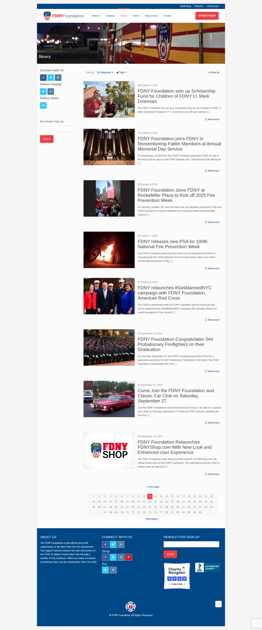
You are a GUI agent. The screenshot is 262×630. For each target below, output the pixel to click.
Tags (121, 72)
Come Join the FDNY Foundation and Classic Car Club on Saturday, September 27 (176, 395)
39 (183, 501)
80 (177, 512)
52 (133, 507)
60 (177, 507)
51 (127, 507)
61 (183, 507)
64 (200, 507)
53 (138, 507)
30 (133, 501)
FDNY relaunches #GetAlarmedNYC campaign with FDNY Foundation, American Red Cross (175, 293)
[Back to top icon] (218, 604)
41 (194, 501)
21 (206, 496)
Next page (151, 518)
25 (105, 501)
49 (116, 507)
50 (121, 507)
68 (110, 512)
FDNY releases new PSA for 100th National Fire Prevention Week (173, 244)
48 (110, 507)
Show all (214, 72)
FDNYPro (199, 6)
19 (194, 496)
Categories (105, 72)
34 (155, 501)
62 (189, 507)
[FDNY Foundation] (64, 16)
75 (149, 512)
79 (172, 512)
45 (93, 507)
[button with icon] (43, 77)
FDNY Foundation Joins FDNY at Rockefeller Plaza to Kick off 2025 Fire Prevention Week (176, 195)
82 (189, 512)
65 (206, 507)
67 (105, 512)
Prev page (153, 486)
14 (166, 496)
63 (194, 507)
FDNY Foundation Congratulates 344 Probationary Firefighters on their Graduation (175, 344)
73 (138, 512)
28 (121, 501)
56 (155, 507)
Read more (213, 119)
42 (200, 501)
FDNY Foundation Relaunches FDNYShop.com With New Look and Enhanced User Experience (175, 447)
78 (166, 512)
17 (183, 496)
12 (155, 496)
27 (116, 501)
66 (211, 507)
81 (183, 512)
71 (127, 512)
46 (99, 507)
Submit (46, 139)
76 (155, 512)
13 (161, 496)
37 (172, 501)
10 (144, 496)
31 (138, 501)
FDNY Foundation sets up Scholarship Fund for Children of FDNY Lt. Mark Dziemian (176, 96)
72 (133, 512)
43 (206, 501)
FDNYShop (185, 6)
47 (105, 507)
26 (110, 501)
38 (177, 501)
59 (172, 507)
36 (166, 501)
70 (121, 512)
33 (149, 501)
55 (149, 507)
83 (194, 512)
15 (172, 496)
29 (127, 501)
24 (99, 501)
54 (144, 507)
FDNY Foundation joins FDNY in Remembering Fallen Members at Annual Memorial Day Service (179, 143)
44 (211, 501)
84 (200, 512)
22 (211, 496)
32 (144, 501)
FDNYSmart (212, 6)
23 (93, 501)
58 (166, 507)
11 (149, 496)
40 (189, 501)
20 (200, 496)
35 (161, 501)
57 (161, 507)
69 (116, 512)
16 (177, 496)
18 (189, 496)
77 (161, 512)
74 (144, 512)
